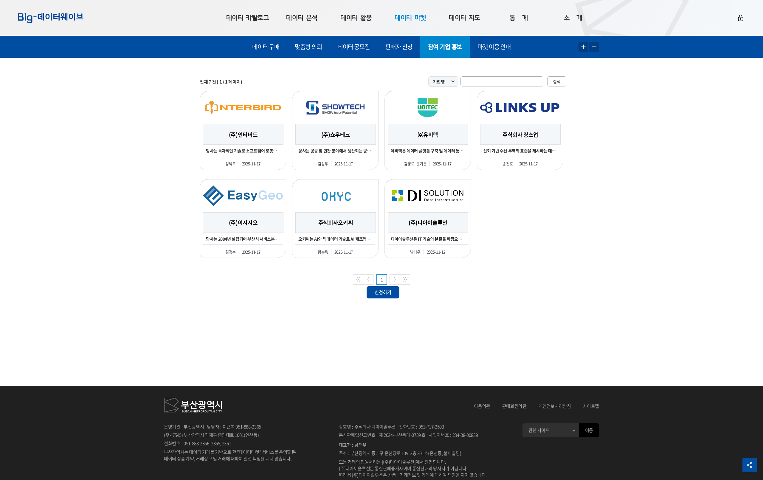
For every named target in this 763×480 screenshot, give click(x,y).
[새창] (193, 406)
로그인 (741, 18)
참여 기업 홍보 (445, 46)
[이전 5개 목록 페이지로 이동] (368, 279)
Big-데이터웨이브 (50, 17)
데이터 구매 (265, 46)
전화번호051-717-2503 (421, 426)
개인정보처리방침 (555, 406)
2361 (226, 443)
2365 (215, 443)
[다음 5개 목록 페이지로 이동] (395, 279)
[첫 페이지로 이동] (358, 279)
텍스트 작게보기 (594, 47)
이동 (589, 430)
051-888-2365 (248, 426)
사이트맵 (591, 406)
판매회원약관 (514, 406)
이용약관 (482, 406)
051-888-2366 (196, 443)
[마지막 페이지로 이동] (405, 279)
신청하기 (383, 292)
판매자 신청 (398, 46)
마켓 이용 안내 (494, 46)
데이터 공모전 (353, 46)
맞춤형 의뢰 (308, 46)
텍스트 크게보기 (583, 47)
